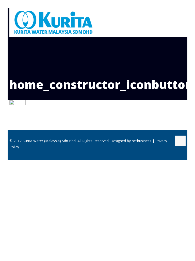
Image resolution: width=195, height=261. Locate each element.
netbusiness (141, 140)
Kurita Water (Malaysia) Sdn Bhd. (49, 140)
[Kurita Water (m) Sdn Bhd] (53, 22)
